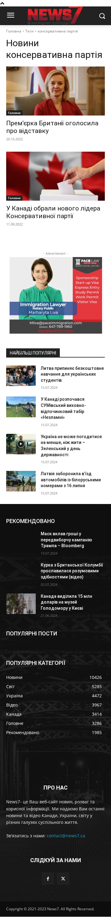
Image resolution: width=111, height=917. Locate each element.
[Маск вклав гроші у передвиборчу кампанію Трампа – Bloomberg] (21, 541)
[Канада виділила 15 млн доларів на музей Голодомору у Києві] (21, 603)
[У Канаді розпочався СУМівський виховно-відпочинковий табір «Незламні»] (21, 406)
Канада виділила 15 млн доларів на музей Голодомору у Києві (66, 602)
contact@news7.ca (66, 836)
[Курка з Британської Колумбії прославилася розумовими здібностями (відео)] (21, 572)
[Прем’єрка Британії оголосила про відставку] (55, 91)
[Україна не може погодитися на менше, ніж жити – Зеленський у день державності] (21, 444)
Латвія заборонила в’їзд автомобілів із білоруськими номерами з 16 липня (71, 479)
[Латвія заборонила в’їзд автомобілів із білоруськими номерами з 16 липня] (21, 481)
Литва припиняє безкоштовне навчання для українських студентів (72, 374)
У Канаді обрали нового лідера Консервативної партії (53, 212)
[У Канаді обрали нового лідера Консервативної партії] (55, 176)
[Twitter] (63, 879)
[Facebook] (48, 879)
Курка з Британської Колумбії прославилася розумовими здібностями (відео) (72, 571)
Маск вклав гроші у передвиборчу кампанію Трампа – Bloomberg (66, 539)
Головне (14, 113)
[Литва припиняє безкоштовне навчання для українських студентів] (21, 376)
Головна (13, 31)
